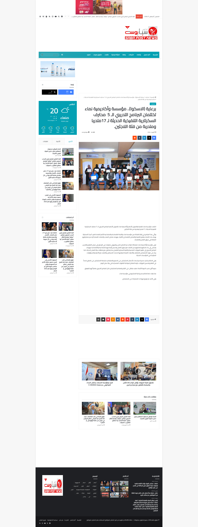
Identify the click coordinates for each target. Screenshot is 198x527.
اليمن (72, 489)
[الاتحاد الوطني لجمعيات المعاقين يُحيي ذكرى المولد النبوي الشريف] (144, 408)
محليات (147, 97)
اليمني (94, 493)
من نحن (61, 520)
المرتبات (94, 489)
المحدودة (76, 486)
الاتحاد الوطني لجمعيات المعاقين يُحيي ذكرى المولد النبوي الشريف (145, 417)
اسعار (84, 482)
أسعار (95, 482)
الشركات (131, 54)
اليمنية (88, 493)
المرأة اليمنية (115, 54)
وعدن (84, 496)
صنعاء (94, 496)
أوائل (89, 482)
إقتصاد (139, 54)
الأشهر (70, 141)
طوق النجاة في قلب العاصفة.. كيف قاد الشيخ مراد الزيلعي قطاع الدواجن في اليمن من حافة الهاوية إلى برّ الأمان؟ (94, 419)
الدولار (88, 486)
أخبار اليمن (147, 54)
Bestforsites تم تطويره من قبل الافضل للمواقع (118, 520)
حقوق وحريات (97, 54)
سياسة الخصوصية (52, 520)
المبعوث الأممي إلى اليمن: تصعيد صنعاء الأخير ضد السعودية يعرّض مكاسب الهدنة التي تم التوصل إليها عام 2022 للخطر (51, 199)
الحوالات (94, 486)
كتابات (107, 54)
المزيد (88, 54)
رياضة (124, 54)
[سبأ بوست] (140, 32)
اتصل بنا (67, 520)
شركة (83, 493)
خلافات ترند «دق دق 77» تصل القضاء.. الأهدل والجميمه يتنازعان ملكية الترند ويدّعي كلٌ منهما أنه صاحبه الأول (104, 16)
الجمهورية (77, 482)
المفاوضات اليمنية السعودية (83, 489)
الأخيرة (58, 141)
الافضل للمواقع (91, 520)
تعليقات (45, 141)
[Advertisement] (78, 35)
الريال (82, 486)
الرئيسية (155, 54)
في (89, 496)
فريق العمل (42, 520)
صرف (77, 493)
